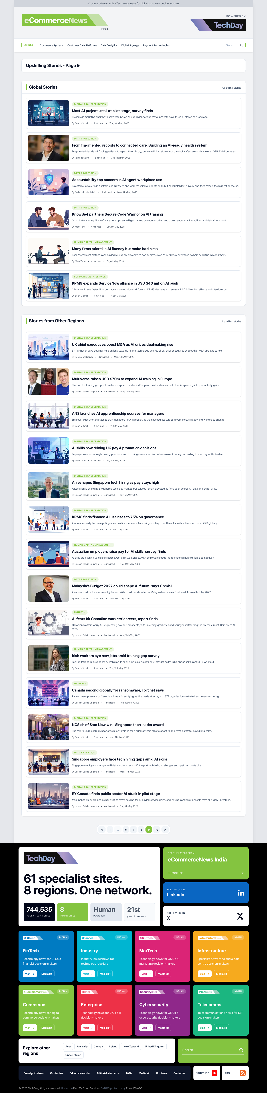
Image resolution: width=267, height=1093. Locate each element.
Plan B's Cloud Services (86, 1088)
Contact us (56, 1073)
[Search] (241, 45)
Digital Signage (130, 45)
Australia (82, 1046)
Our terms (179, 1073)
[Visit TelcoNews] (213, 992)
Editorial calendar (80, 1073)
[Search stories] (241, 1050)
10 (156, 829)
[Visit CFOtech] (38, 938)
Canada (98, 1046)
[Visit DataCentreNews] (213, 938)
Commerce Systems (52, 45)
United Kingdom (154, 1046)
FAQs (129, 1073)
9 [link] (149, 829)
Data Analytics (109, 45)
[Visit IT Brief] (96, 992)
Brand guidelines (34, 1073)
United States (73, 1055)
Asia (68, 1046)
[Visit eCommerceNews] (38, 992)
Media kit (46, 973)
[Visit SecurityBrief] (155, 992)
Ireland (113, 1046)
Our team (161, 1073)
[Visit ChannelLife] (96, 938)
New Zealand (131, 1046)
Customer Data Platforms (82, 45)
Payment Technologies (156, 45)
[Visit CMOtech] (155, 938)
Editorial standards (108, 1073)
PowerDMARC (134, 1088)
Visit (27, 973)
